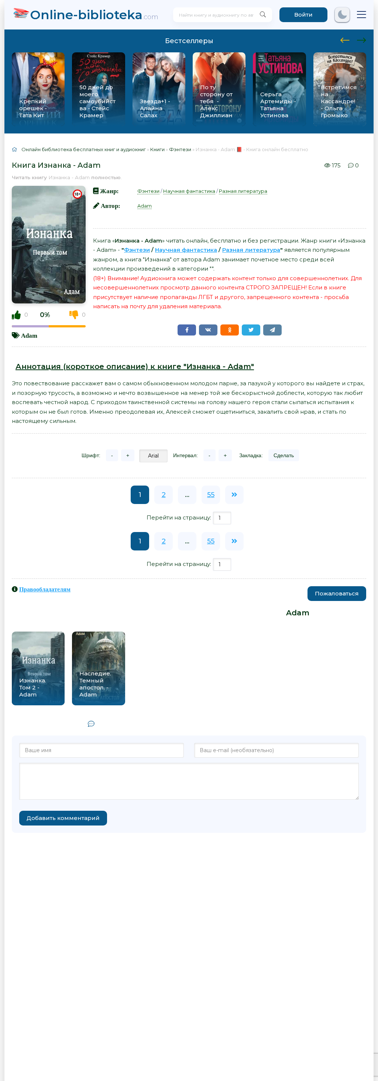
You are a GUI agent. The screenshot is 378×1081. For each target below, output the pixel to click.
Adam (29, 335)
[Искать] (263, 14)
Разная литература (243, 191)
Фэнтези (148, 191)
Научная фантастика (189, 191)
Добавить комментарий (63, 817)
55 (210, 495)
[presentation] (345, 39)
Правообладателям (45, 589)
